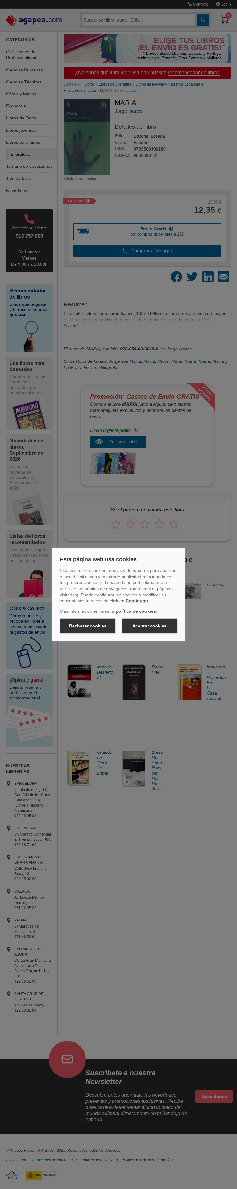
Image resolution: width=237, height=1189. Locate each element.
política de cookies (136, 611)
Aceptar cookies (149, 625)
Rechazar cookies (87, 625)
